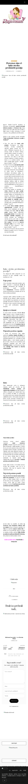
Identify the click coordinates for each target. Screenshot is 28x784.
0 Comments (19, 71)
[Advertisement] (14, 41)
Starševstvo (14, 61)
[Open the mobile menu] (24, 2)
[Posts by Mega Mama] (10, 596)
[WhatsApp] (16, 592)
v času (14, 638)
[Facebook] (9, 592)
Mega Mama (15, 596)
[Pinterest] (11, 592)
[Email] (14, 592)
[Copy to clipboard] (19, 592)
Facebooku (19, 539)
